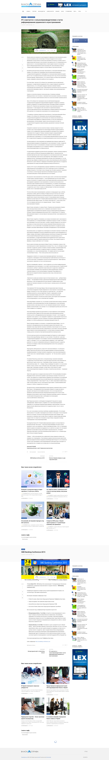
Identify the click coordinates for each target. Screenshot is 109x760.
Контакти (85, 757)
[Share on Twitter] (22, 68)
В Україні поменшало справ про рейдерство (30, 686)
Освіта (62, 11)
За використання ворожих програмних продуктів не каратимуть (82, 90)
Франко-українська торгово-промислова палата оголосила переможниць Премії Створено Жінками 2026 (82, 84)
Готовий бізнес (69, 11)
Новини (28, 11)
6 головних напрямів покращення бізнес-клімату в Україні (56, 717)
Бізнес (23, 549)
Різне (75, 11)
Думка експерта (50, 11)
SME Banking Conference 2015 (37, 458)
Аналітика (24, 17)
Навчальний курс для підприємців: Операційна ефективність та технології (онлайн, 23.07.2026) (82, 65)
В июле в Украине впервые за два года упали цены (57, 458)
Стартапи (34, 11)
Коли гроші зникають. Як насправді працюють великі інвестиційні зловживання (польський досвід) (82, 97)
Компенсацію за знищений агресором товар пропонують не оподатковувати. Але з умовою (81, 52)
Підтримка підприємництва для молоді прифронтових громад (81, 58)
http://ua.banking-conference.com (43, 641)
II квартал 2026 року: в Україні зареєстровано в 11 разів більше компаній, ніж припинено (56, 522)
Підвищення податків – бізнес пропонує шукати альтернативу (32, 717)
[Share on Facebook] (22, 65)
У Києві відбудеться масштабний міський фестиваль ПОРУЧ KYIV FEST (81, 77)
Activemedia (48, 757)
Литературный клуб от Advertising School (36, 652)
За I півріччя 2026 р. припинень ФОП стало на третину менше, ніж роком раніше (57, 491)
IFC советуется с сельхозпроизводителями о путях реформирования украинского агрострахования (57, 653)
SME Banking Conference (31, 645)
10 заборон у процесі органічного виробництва (82, 103)
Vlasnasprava (25, 498)
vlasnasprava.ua (43, 50)
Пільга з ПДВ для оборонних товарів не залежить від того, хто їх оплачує (82, 109)
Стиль (79, 11)
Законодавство (41, 11)
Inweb (39, 757)
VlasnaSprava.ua (24, 757)
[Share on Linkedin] (22, 71)
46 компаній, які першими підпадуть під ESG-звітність (32, 521)
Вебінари (57, 11)
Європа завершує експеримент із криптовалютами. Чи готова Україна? (81, 71)
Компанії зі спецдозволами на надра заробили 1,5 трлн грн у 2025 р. (31, 490)
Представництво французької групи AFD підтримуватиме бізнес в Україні (57, 686)
